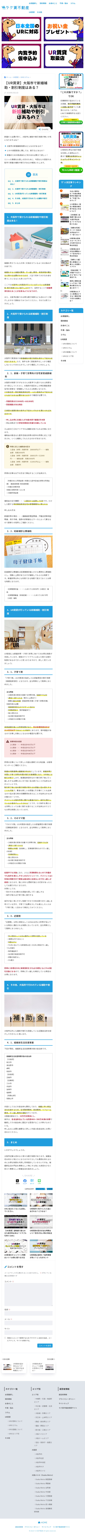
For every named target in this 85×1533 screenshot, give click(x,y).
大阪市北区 (39, 1458)
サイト (7, 1328)
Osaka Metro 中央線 (42, 1492)
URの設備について (70, 352)
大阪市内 (38, 1454)
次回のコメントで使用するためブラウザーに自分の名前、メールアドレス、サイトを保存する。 (29, 1339)
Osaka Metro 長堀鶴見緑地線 (43, 1510)
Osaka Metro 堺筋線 (42, 1483)
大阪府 (34, 1450)
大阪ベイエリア (41, 1434)
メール (8, 1319)
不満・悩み (65, 330)
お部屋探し (65, 316)
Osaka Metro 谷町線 (42, 1487)
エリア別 (35, 1394)
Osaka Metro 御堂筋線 (43, 1479)
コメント (9, 1281)
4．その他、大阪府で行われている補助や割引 (29, 198)
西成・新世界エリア (42, 1421)
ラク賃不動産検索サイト (68, 1408)
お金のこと (65, 325)
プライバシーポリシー (67, 1399)
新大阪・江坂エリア (42, 1430)
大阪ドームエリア (42, 1438)
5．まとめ (16, 203)
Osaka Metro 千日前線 (43, 1500)
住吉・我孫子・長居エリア (43, 1444)
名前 (7, 1309)
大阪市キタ (39, 1466)
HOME (43, 1522)
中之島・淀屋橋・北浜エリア (43, 1407)
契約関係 (64, 321)
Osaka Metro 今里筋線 (43, 1496)
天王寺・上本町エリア (43, 1417)
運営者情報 (63, 1394)
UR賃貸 (50, 1189)
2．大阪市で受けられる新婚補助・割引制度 (29, 189)
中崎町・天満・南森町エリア (43, 1400)
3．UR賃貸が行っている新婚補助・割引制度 (29, 193)
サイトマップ (64, 1403)
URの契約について (70, 343)
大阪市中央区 (40, 1462)
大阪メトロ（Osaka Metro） (43, 1475)
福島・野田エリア (42, 1425)
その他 (63, 360)
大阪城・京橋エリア (42, 1413)
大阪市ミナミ (40, 1470)
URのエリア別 (68, 356)
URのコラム (40, 1189)
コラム (63, 334)
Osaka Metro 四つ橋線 (43, 1504)
